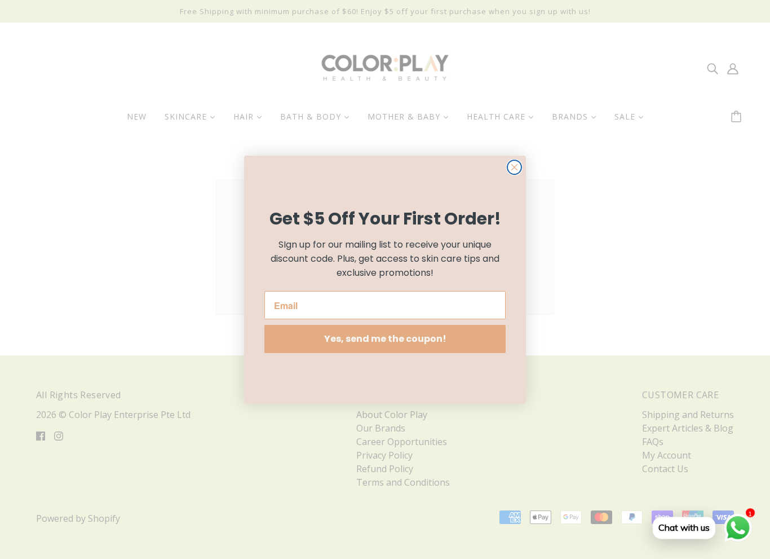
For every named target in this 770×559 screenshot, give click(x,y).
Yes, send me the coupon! (385, 338)
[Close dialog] (514, 167)
